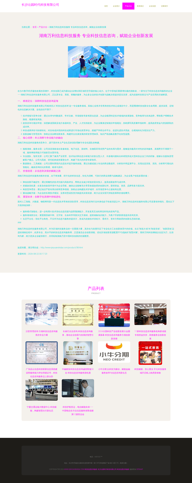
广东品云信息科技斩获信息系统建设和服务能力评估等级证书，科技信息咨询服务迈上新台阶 (41, 373)
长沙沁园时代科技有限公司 (107, 469)
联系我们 (140, 6)
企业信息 (152, 6)
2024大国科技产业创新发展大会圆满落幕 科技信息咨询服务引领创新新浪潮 (114, 335)
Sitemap (139, 469)
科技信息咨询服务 (91, 469)
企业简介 (116, 6)
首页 (106, 6)
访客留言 (164, 6)
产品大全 (128, 6)
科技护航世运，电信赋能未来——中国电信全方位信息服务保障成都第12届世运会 (78, 411)
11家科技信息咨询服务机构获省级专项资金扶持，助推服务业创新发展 (150, 335)
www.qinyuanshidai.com (74, 469)
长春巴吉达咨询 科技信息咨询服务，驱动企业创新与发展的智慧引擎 (78, 335)
